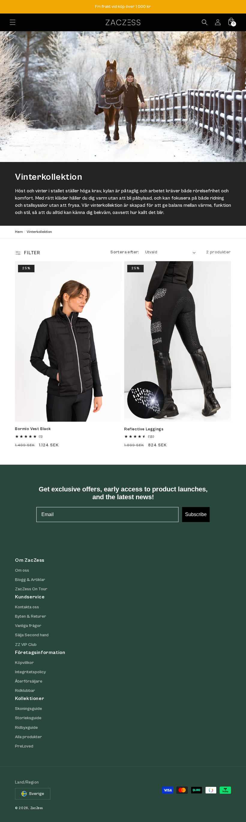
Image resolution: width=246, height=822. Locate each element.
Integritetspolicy (30, 672)
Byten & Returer (30, 616)
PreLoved (24, 746)
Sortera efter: (124, 252)
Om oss (22, 570)
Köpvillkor (24, 662)
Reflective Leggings (144, 429)
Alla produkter (28, 737)
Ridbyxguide (26, 727)
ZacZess (36, 808)
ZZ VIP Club (26, 644)
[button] (12, 22)
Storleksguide (28, 718)
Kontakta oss (27, 607)
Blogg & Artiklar (30, 579)
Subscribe (196, 514)
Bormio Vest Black (33, 429)
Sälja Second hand (32, 635)
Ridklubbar (25, 690)
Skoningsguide (28, 708)
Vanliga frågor (28, 625)
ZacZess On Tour (31, 589)
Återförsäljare (28, 681)
